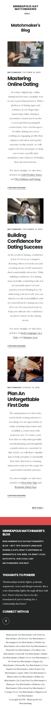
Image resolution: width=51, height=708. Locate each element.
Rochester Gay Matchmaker (31, 638)
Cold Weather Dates (31, 174)
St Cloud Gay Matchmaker (20, 661)
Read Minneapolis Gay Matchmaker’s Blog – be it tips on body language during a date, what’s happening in (23, 545)
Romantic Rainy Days (25, 487)
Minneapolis (9, 554)
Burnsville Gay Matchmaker (28, 665)
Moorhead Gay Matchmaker (31, 688)
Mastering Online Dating (22, 81)
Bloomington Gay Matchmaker (20, 642)
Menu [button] (27, 13)
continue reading (16, 188)
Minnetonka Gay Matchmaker (20, 676)
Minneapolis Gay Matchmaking (25, 7)
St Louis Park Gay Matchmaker (31, 680)
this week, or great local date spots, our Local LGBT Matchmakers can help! (24, 558)
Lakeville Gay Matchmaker (29, 654)
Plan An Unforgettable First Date (23, 399)
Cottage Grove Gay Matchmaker (19, 692)
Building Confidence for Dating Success (25, 241)
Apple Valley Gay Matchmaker (31, 673)
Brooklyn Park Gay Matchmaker (31, 646)
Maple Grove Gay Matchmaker (33, 657)
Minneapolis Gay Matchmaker (19, 635)
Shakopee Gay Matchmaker (18, 684)
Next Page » (38, 508)
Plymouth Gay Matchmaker (18, 650)
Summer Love (30, 337)
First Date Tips (29, 482)
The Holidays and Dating (28, 179)
